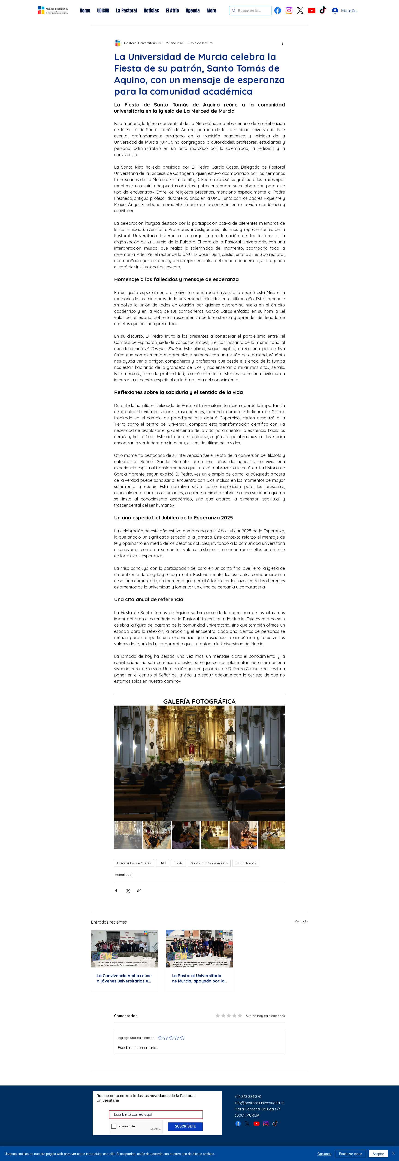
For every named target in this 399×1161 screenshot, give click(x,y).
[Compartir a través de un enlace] (139, 890)
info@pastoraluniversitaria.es (259, 1102)
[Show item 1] (128, 835)
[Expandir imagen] (199, 763)
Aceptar (378, 1153)
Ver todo (301, 921)
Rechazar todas (350, 1153)
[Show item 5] (243, 835)
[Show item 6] (272, 835)
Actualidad (123, 875)
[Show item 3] (186, 835)
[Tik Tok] (322, 10)
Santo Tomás (246, 863)
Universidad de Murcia (134, 863)
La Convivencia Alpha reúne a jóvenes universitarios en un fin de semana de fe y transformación (124, 978)
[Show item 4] (214, 835)
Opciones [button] (324, 1153)
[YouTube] (311, 10)
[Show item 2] (157, 835)
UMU (162, 863)
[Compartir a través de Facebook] (116, 890)
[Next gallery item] (279, 763)
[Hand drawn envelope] (53, 11)
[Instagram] (288, 10)
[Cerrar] (393, 1153)
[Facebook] (277, 10)
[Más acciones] (282, 43)
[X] (300, 10)
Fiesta (178, 863)
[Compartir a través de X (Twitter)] (127, 890)
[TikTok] (275, 1123)
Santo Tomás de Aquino (209, 863)
